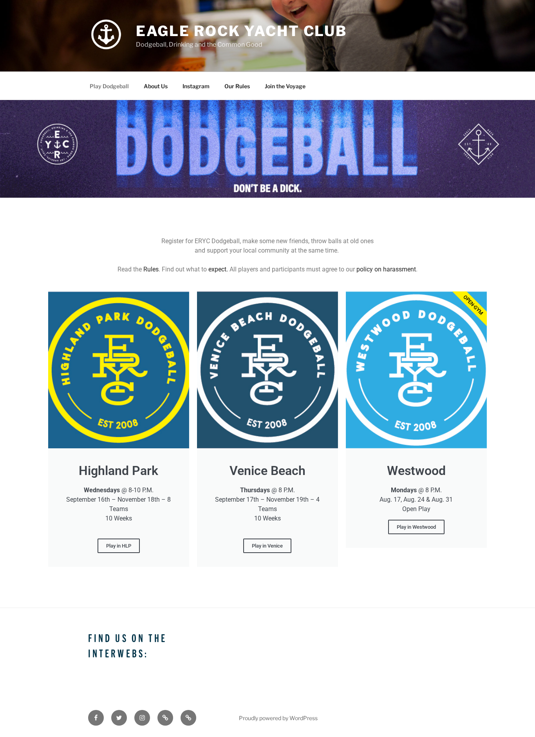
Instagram (196, 86)
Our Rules (237, 86)
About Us (156, 86)
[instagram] (142, 718)
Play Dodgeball (109, 86)
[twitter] (119, 718)
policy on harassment (386, 269)
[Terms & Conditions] (165, 718)
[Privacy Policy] (188, 718)
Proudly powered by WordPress (278, 718)
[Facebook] (96, 718)
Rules (151, 269)
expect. (218, 269)
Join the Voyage (285, 86)
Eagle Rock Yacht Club (241, 31)
